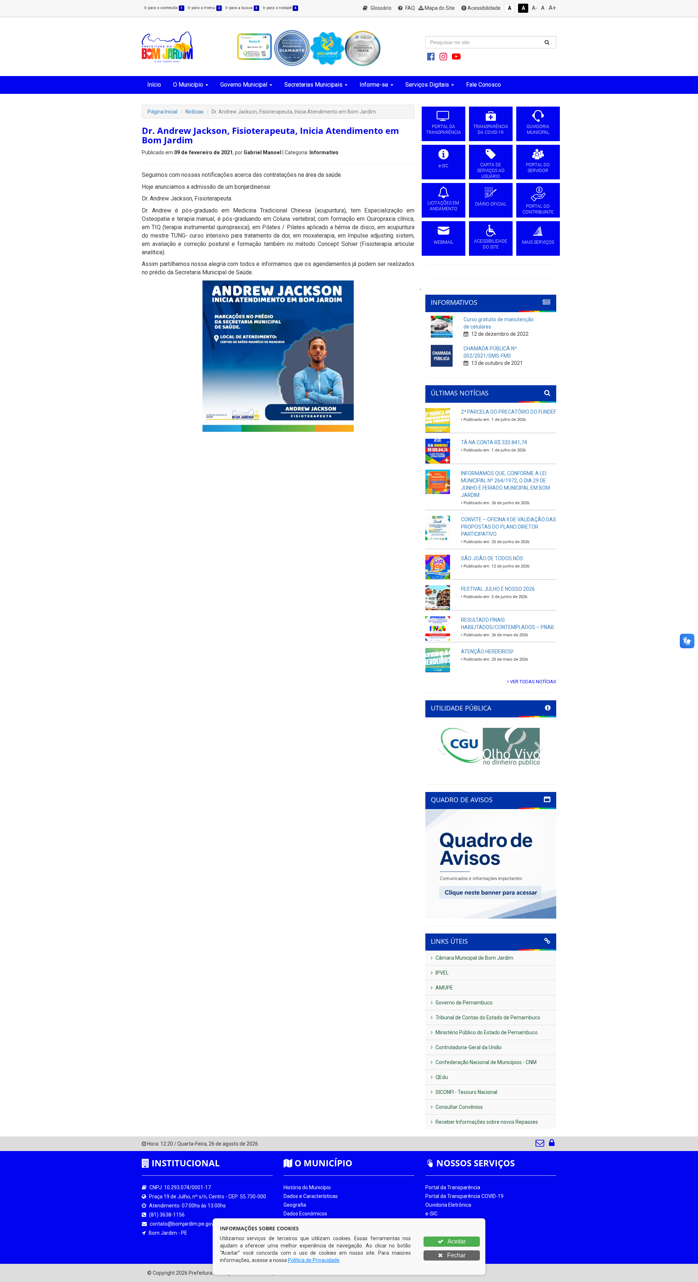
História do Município (307, 1187)
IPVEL (441, 973)
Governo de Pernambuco (463, 1003)
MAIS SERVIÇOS (538, 242)
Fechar (455, 1255)
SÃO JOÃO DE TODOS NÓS (492, 558)
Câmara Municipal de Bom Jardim (473, 958)
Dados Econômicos (305, 1214)
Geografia (295, 1205)
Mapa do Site (439, 8)
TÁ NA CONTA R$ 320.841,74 (494, 442)
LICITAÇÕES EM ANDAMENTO (443, 205)
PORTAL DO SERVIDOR (538, 167)
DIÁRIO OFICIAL (490, 204)
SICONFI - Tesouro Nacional (465, 1092)
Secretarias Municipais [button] (313, 84)
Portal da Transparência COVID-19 (464, 1196)
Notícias (194, 112)
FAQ (409, 8)
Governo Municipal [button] (243, 84)
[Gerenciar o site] (551, 1144)
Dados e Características (311, 1196)
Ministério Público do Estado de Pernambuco (486, 1032)
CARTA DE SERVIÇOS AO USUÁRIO (491, 170)
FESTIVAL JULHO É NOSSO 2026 (498, 589)
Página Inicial (162, 112)
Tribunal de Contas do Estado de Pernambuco (487, 1017)
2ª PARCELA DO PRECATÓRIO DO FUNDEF (508, 412)
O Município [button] (188, 84)
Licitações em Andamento (455, 1231)
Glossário (380, 8)
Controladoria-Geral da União (468, 1047)
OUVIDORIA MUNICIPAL (537, 129)
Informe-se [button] (374, 84)
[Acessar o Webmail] (540, 1144)
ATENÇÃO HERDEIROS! (487, 651)
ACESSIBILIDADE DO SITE (490, 244)
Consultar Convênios (458, 1107)
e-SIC (443, 165)
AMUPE (443, 988)
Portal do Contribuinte (450, 1248)
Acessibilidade (483, 8)
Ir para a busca (241, 7)
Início (154, 84)
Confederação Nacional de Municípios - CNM (485, 1062)
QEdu (441, 1077)
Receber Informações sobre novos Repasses (486, 1122)
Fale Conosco (483, 84)
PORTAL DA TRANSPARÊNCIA (443, 129)
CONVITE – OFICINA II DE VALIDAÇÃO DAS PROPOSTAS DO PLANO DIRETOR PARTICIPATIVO (508, 527)
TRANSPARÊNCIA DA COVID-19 (490, 129)
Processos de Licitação (451, 1222)
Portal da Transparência (452, 1187)
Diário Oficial (439, 1240)
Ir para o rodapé (279, 7)
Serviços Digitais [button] (427, 84)
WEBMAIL (443, 242)
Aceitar (456, 1241)
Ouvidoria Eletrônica (448, 1205)
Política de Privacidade (314, 1260)
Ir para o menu (204, 7)
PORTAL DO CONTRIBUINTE (538, 209)
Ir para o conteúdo (163, 7)
